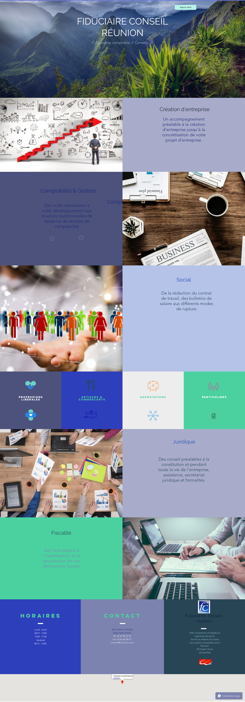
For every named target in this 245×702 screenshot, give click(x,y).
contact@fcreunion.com (122, 642)
